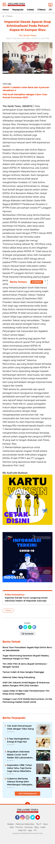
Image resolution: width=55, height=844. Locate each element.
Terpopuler (18, 9)
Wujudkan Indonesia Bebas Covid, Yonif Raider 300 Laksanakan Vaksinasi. (19, 754)
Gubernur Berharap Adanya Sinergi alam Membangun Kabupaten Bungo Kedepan (20, 781)
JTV (51, 9)
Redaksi (10, 824)
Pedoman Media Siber (25, 824)
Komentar (28, 634)
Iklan (12, 827)
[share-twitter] (25, 627)
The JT (38, 824)
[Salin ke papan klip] (34, 627)
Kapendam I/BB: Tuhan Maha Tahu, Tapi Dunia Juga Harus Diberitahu (19, 768)
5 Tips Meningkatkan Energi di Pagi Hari (18, 740)
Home (6, 9)
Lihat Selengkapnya (27, 793)
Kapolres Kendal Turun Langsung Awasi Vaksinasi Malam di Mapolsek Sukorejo (26, 599)
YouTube (39, 821)
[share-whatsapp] (30, 627)
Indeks (30, 9)
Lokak (42, 827)
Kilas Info (22, 830)
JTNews (41, 9)
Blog (36, 827)
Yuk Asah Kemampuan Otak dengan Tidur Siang (20, 727)
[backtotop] (27, 804)
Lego (30, 830)
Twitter (33, 821)
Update (37, 282)
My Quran (29, 827)
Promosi (19, 827)
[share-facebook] (21, 627)
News (45, 824)
